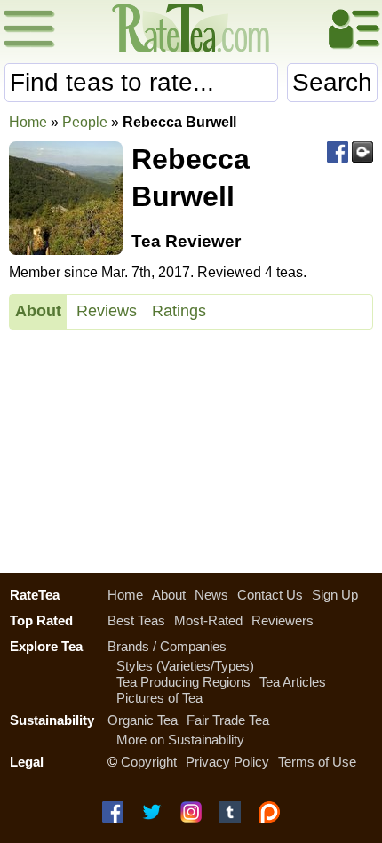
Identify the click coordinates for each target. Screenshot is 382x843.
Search (332, 82)
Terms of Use (317, 761)
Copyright (149, 761)
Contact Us (270, 594)
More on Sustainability (180, 739)
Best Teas (136, 620)
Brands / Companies (167, 646)
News (211, 594)
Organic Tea (142, 720)
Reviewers (282, 620)
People (84, 122)
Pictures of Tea (159, 697)
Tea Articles (292, 681)
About (38, 311)
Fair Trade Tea (228, 720)
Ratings (179, 311)
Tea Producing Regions (183, 681)
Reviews (106, 311)
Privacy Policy (227, 761)
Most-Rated (208, 620)
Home (28, 122)
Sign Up (335, 594)
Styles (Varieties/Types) (185, 665)
